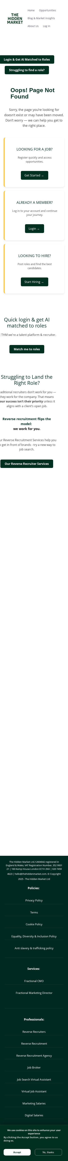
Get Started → (34, 175)
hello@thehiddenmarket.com (30, 873)
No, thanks (48, 1152)
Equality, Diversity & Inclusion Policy (34, 936)
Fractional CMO (34, 981)
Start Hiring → (34, 282)
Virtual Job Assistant (34, 1091)
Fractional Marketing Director (34, 993)
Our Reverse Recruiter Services (27, 464)
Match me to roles (27, 349)
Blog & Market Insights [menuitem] (41, 18)
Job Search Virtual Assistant (34, 1079)
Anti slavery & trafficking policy (34, 948)
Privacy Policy (34, 900)
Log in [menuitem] (46, 26)
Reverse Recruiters (34, 1031)
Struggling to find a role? (27, 70)
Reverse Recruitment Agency (34, 1055)
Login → (34, 229)
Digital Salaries (34, 1115)
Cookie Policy (34, 924)
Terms (34, 912)
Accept (17, 1152)
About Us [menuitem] (33, 26)
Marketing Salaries (34, 1103)
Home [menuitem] (31, 10)
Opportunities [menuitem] (47, 10)
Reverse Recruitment (34, 1043)
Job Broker (34, 1067)
